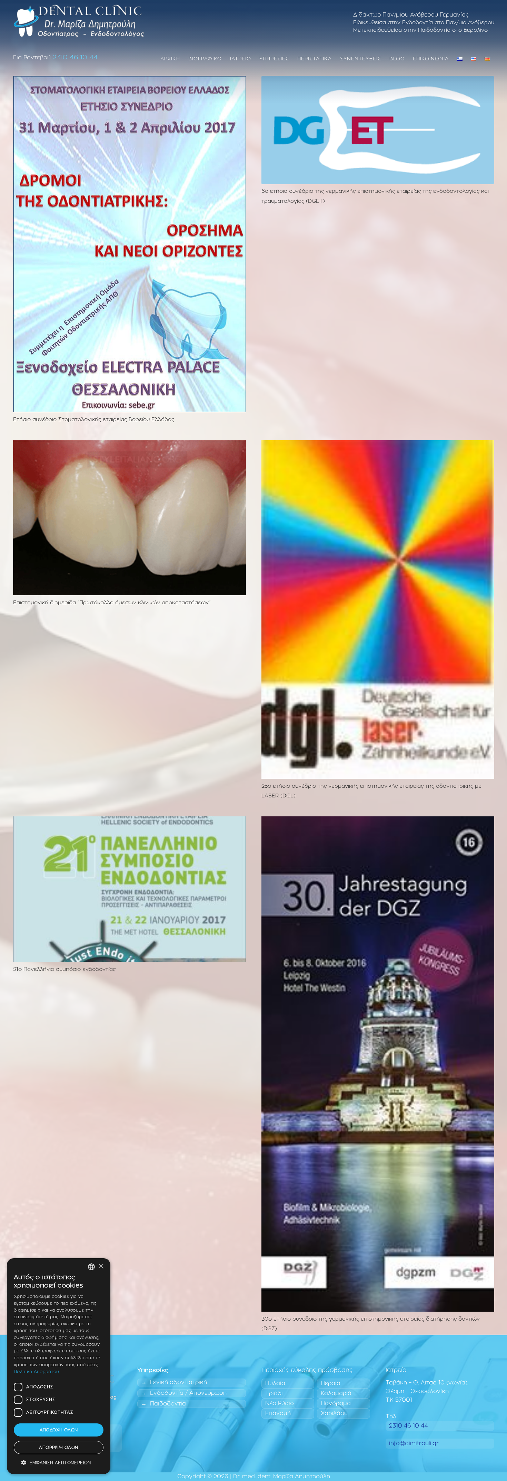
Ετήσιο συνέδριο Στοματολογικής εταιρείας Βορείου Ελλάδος (93, 419)
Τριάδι (274, 1393)
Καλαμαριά (336, 1393)
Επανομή (278, 1413)
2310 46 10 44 (75, 57)
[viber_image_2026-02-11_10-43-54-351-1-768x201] (79, 20)
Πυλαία (275, 1383)
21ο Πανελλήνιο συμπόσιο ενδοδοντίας (64, 969)
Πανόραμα (336, 1403)
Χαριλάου (334, 1413)
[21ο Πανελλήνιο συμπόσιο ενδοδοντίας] (129, 820)
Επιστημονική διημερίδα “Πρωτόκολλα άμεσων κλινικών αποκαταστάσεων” (111, 602)
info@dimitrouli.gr (414, 1443)
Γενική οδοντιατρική (178, 1382)
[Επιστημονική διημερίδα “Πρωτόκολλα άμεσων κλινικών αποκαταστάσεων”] (129, 444)
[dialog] (58, 1366)
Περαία (330, 1383)
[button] (58, 1463)
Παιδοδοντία (168, 1404)
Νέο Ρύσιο (279, 1403)
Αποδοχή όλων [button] (59, 1430)
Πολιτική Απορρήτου (36, 1372)
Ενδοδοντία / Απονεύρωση (188, 1393)
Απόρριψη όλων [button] (58, 1447)
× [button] (100, 1266)
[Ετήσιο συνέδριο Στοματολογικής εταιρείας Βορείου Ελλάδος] (129, 80)
